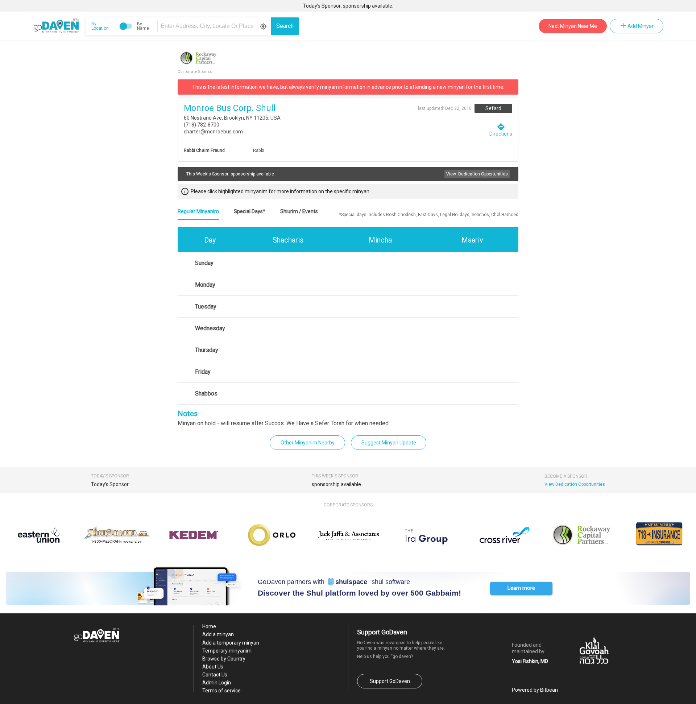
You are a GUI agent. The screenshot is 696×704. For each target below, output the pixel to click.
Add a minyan (218, 634)
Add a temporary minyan (230, 643)
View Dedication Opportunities (574, 484)
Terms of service (221, 690)
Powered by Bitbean (535, 689)
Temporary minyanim (227, 651)
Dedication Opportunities (477, 174)
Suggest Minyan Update (388, 443)
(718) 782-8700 (201, 125)
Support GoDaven (390, 681)
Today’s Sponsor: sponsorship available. (348, 5)
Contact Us (214, 675)
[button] (521, 588)
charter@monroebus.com (213, 131)
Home (209, 626)
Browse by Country (223, 659)
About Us (212, 667)
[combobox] (215, 26)
